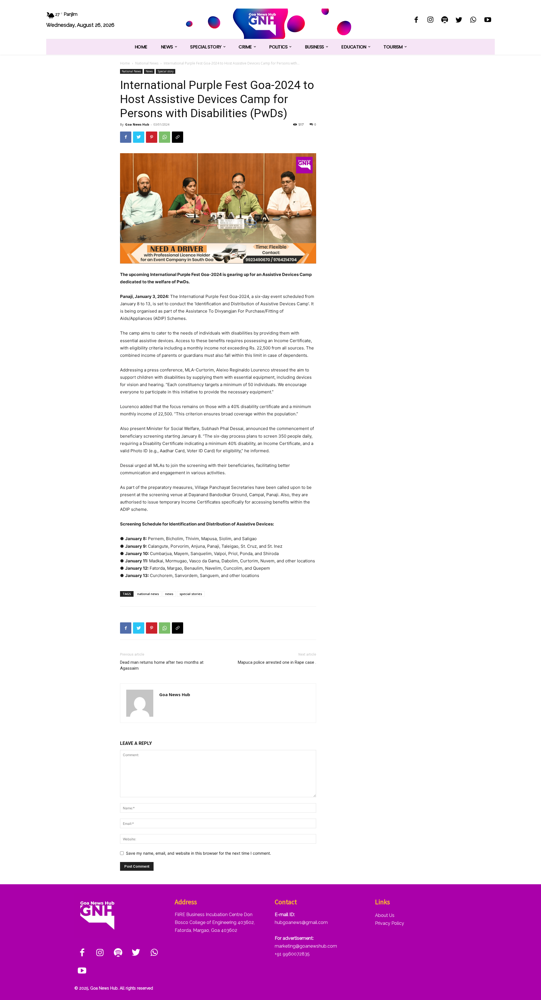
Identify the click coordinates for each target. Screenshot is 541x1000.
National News (146, 63)
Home (125, 63)
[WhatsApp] (473, 20)
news (169, 594)
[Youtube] (487, 20)
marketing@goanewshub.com (306, 946)
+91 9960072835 (292, 954)
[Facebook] (416, 20)
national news (148, 594)
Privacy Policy (389, 923)
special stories (190, 594)
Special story (166, 71)
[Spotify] (445, 20)
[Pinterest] (151, 137)
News (149, 71)
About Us (384, 915)
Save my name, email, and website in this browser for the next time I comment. (198, 853)
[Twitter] (459, 20)
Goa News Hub (137, 124)
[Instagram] (430, 20)
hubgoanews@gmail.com (301, 922)
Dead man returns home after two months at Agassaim (161, 665)
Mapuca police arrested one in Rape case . (277, 662)
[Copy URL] (177, 137)
